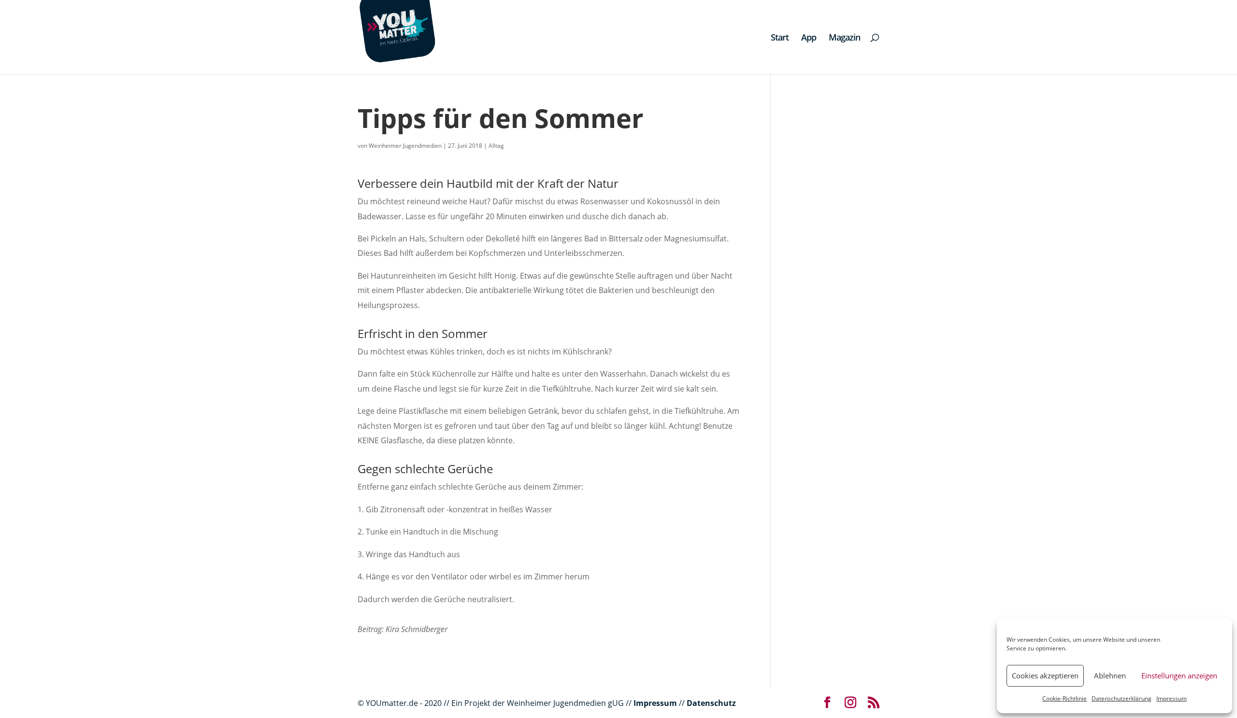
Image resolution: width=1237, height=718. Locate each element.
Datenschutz (711, 703)
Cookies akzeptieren (1045, 675)
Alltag (496, 145)
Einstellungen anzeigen (1179, 675)
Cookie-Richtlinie (1064, 698)
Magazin (844, 38)
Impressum (1171, 698)
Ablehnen (1110, 675)
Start (780, 38)
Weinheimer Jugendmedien (405, 145)
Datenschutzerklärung (1121, 698)
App (808, 38)
